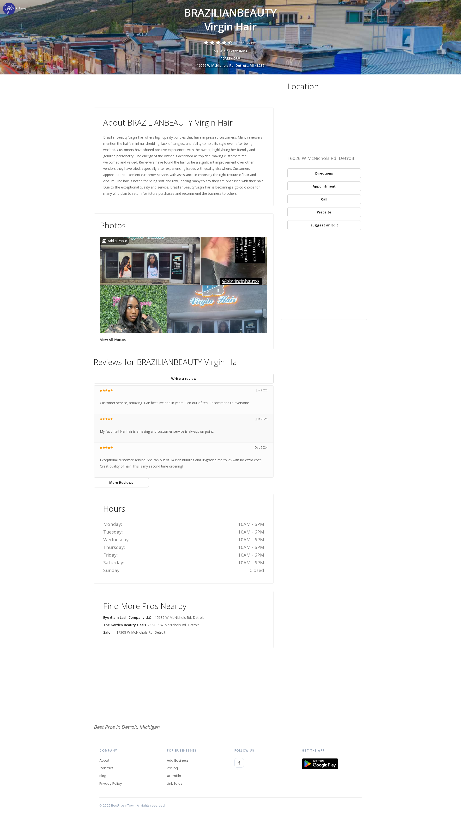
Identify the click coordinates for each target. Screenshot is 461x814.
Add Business (177, 760)
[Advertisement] (184, 87)
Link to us (174, 783)
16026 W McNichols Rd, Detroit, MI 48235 (230, 65)
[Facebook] (239, 763)
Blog (102, 775)
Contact (106, 768)
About (104, 760)
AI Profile (174, 775)
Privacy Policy (110, 783)
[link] (14, 9)
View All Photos (113, 339)
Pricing (172, 768)
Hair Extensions (234, 51)
